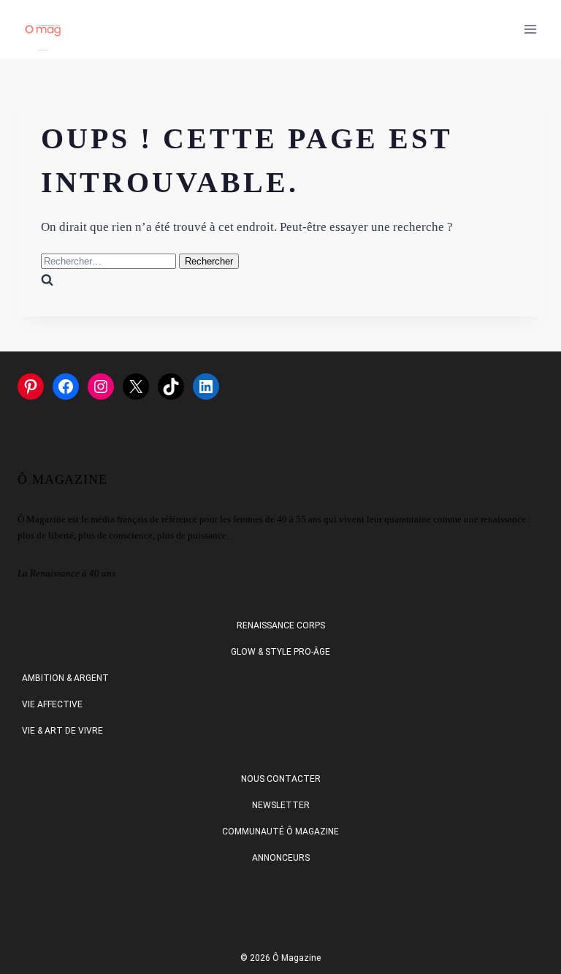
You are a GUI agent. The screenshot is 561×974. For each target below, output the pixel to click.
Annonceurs (281, 858)
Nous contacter (281, 779)
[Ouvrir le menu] (529, 29)
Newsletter (281, 805)
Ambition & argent (65, 678)
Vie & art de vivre (62, 731)
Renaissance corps (281, 625)
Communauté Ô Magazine (280, 831)
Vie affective (52, 704)
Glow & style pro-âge (280, 652)
